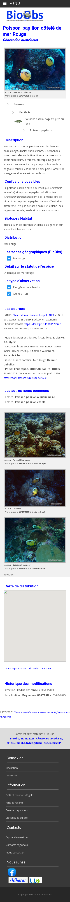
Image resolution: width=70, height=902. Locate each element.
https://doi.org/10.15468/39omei (43, 324)
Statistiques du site (17, 817)
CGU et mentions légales (20, 795)
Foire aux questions (17, 810)
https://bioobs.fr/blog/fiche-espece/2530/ (33, 743)
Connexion (12, 775)
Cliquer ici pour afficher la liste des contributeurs (29, 668)
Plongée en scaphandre (26, 287)
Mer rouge (19, 258)
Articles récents (15, 802)
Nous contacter (15, 852)
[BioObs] (22, 14)
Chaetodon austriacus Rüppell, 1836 (34, 315)
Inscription (12, 768)
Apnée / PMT (20, 293)
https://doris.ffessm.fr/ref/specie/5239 (25, 378)
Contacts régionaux (17, 845)
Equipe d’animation (17, 837)
